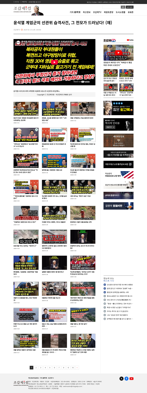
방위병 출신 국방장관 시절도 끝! (52, 170)
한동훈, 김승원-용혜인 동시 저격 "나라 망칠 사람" (54, 119)
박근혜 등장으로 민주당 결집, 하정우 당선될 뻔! (82, 145)
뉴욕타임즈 (105, 2)
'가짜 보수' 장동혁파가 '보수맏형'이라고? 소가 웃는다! (26, 145)
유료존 (131, 12)
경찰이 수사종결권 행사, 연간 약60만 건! (25, 299)
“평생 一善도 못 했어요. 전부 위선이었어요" (120, 303)
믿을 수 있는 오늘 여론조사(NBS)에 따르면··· (54, 325)
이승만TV (123, 2)
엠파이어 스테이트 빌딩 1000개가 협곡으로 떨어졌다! (54, 247)
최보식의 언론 (130, 2)
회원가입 (24, 2)
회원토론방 (108, 12)
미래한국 (100, 2)
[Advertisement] (119, 243)
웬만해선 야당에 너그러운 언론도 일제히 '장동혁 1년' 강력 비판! (82, 351)
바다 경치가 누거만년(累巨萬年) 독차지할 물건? (119, 300)
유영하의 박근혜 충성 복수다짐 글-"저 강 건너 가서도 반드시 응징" (26, 171)
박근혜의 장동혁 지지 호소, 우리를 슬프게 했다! (54, 197)
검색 (123, 7)
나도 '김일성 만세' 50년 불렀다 (117, 315)
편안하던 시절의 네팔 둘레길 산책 (81, 222)
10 (73, 368)
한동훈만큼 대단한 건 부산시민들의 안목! (54, 145)
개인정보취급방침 (33, 378)
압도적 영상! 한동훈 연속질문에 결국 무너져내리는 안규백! (26, 119)
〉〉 (77, 367)
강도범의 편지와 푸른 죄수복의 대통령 (120, 284)
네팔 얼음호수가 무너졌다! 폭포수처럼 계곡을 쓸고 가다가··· (54, 351)
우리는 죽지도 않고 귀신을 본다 (117, 311)
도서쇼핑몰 (120, 12)
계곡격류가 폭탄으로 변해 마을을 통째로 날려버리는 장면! (82, 299)
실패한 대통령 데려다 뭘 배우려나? (53, 272)
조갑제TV (97, 12)
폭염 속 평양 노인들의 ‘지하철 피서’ (119, 307)
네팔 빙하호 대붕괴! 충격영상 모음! (25, 350)
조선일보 (94, 2)
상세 (129, 7)
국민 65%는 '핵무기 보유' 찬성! (80, 196)
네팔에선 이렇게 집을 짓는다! (51, 298)
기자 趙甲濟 (75, 12)
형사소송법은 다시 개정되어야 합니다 (119, 296)
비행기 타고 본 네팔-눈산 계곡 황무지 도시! (25, 325)
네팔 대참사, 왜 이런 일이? (78, 324)
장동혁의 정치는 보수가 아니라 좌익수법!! (82, 247)
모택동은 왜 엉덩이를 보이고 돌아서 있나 (120, 319)
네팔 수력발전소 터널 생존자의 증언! (82, 118)
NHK (110, 2)
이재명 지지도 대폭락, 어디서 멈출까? (54, 222)
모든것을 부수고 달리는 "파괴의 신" (25, 246)
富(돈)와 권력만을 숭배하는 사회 (118, 292)
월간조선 (89, 2)
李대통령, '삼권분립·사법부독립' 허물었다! (26, 273)
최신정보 (86, 12)
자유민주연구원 (116, 2)
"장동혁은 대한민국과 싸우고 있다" (25, 222)
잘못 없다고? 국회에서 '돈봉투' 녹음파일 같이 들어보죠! (120, 288)
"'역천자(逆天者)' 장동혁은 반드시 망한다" (26, 197)
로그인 (17, 2)
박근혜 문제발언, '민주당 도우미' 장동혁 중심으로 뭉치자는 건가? (82, 273)
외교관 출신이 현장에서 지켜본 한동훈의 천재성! (82, 171)
